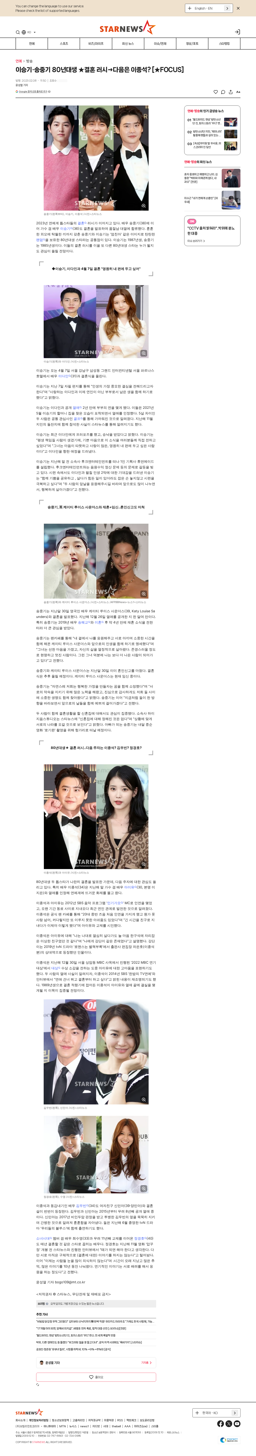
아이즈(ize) (140, 1426)
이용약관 (109, 1420)
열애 (76, 408)
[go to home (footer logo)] (30, 1412)
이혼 (98, 622)
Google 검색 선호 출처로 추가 (33, 91)
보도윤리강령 (147, 1420)
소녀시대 (43, 1238)
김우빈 (81, 1206)
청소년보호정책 (60, 1420)
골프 (77, 419)
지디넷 (96, 1426)
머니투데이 (50, 1426)
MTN (62, 1426)
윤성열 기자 (22, 85)
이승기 (65, 228)
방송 (29, 61)
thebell (116, 1426)
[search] (18, 32)
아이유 (129, 887)
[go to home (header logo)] (128, 27)
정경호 (139, 1238)
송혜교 (83, 622)
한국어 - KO (210, 1413)
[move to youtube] (237, 1423)
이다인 (63, 376)
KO (29, 32)
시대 (105, 1426)
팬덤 (39, 240)
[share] (230, 92)
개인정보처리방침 (38, 1420)
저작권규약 (94, 1420)
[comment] (223, 92)
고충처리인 (79, 1420)
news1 (84, 1426)
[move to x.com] (228, 1423)
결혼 (81, 223)
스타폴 (154, 1426)
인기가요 (114, 903)
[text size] (238, 92)
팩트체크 (131, 1420)
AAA (127, 1426)
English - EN (203, 8)
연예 (19, 61)
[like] (215, 92)
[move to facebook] (220, 1423)
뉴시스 (73, 1426)
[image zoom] (143, 205)
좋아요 (99, 1377)
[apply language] (227, 8)
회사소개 (20, 1420)
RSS (120, 1420)
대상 (54, 968)
